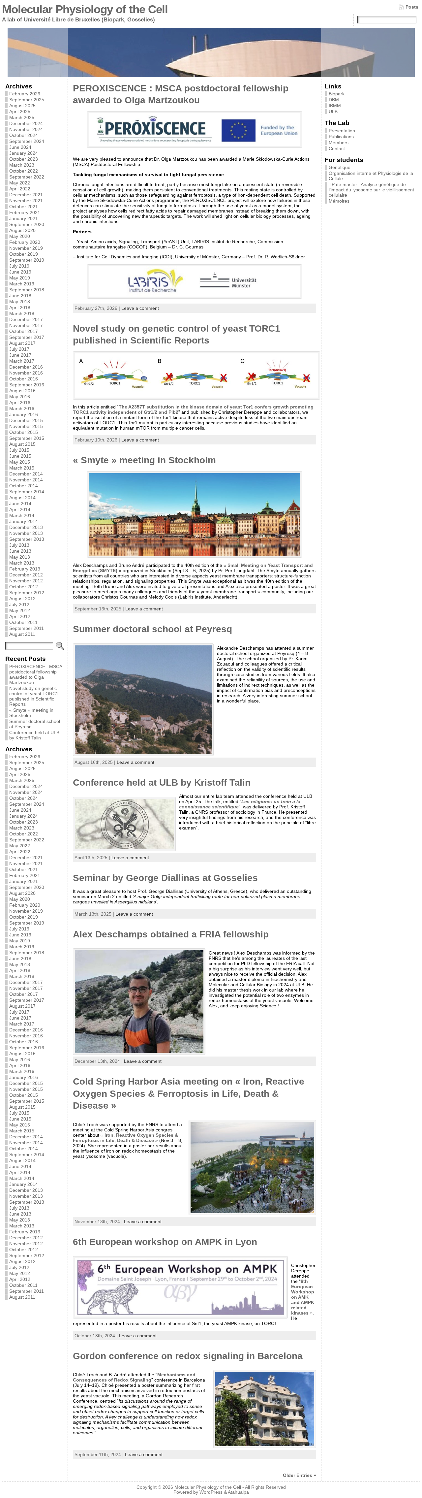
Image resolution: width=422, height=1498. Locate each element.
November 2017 (26, 325)
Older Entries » (299, 1475)
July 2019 (19, 266)
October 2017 (23, 331)
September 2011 (26, 628)
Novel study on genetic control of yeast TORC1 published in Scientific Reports (33, 696)
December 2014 (26, 473)
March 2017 (21, 361)
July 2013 (19, 545)
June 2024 (20, 147)
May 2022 (19, 182)
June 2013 (20, 551)
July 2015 (19, 450)
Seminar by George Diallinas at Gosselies (165, 878)
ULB (333, 111)
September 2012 (26, 592)
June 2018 (20, 295)
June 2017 (20, 355)
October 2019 (23, 254)
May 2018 (19, 301)
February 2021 (24, 212)
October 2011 (23, 622)
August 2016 (22, 390)
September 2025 (26, 99)
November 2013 (26, 533)
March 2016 (21, 408)
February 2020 (24, 242)
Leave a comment (140, 308)
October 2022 (23, 171)
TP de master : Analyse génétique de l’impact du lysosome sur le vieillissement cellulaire (371, 190)
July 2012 (19, 604)
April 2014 (19, 509)
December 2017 (26, 319)
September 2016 (26, 384)
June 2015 (20, 456)
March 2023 (21, 165)
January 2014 (23, 521)
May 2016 (19, 396)
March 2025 (21, 117)
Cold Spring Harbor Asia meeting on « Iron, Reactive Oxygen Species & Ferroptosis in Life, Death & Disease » (188, 1093)
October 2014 (23, 485)
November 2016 (26, 372)
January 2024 (23, 153)
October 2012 (23, 586)
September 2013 (26, 539)
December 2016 (26, 367)
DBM (334, 99)
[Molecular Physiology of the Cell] (211, 52)
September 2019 (26, 260)
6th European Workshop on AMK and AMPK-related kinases (303, 1297)
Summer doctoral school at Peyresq (152, 629)
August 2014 (22, 497)
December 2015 (26, 420)
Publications (341, 136)
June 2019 (20, 272)
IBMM (335, 105)
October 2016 (23, 378)
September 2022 (26, 176)
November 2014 (26, 479)
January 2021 (23, 218)
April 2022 (19, 188)
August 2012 (22, 598)
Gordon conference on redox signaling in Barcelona (188, 1356)
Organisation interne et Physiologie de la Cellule (371, 176)
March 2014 (21, 515)
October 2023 (23, 159)
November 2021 (26, 200)
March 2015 (21, 468)
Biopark (337, 93)
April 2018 (19, 307)
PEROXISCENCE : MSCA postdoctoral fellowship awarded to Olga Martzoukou (35, 674)
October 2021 (23, 206)
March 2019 (21, 283)
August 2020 (22, 230)
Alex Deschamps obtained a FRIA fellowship (171, 934)
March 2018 (21, 313)
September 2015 (26, 438)
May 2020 (19, 236)
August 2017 (22, 343)
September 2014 (26, 491)
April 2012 (19, 616)
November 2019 (26, 248)
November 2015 (26, 426)
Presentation (342, 130)
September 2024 (26, 141)
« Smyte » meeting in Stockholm (144, 460)
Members (338, 142)
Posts (412, 7)
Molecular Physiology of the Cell (85, 9)
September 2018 (26, 289)
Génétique (339, 167)
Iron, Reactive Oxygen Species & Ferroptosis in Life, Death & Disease (125, 1137)
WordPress (211, 1492)
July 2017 (19, 349)
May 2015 (19, 462)
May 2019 (19, 277)
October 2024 (23, 135)
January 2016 (23, 414)
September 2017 (26, 337)
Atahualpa (238, 1492)
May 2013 (19, 557)
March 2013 (21, 563)
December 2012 (26, 574)
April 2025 (19, 111)
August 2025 (22, 105)
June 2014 (20, 503)
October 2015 (23, 432)
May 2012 (19, 610)
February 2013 (24, 568)
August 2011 (22, 634)
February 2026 (24, 93)
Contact (337, 148)
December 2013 (26, 527)
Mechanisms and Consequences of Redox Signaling (134, 1377)
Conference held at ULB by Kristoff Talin (34, 735)
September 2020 (26, 224)
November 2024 (26, 129)
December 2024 (26, 123)
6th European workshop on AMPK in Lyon (165, 1242)
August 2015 (22, 444)
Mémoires (339, 201)
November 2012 (26, 580)
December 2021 (26, 194)
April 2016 (19, 402)
